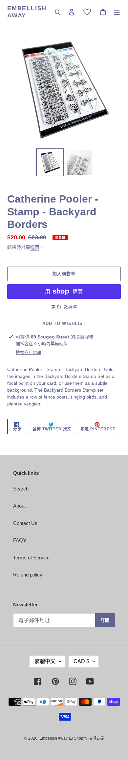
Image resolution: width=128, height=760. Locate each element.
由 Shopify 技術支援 (86, 738)
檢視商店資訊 (28, 352)
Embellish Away (27, 12)
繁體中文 (44, 661)
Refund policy (27, 574)
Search (21, 488)
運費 (34, 247)
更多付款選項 (64, 307)
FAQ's (20, 540)
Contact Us (25, 523)
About (19, 506)
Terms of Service (31, 557)
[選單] (117, 12)
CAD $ (81, 661)
